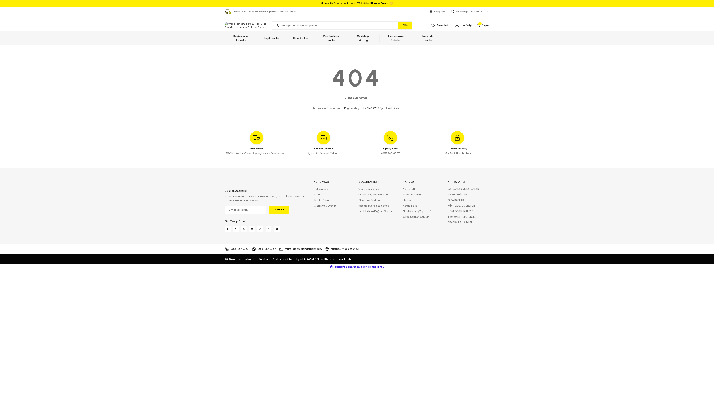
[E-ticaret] (356, 267)
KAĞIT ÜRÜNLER (457, 194)
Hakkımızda (321, 189)
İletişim (318, 194)
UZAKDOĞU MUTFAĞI (461, 211)
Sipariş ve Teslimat (369, 200)
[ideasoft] (337, 267)
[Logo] (245, 25)
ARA (405, 25)
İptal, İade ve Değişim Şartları (375, 211)
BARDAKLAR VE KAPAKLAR (463, 189)
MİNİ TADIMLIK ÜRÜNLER (462, 205)
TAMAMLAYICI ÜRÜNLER (462, 216)
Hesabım (408, 200)
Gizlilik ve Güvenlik (325, 205)
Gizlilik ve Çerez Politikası (373, 194)
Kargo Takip (410, 205)
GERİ (343, 108)
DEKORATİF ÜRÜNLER (460, 222)
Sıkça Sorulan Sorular (416, 216)
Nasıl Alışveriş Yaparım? (417, 211)
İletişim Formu (322, 200)
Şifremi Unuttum (413, 194)
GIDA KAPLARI (456, 200)
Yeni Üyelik (409, 189)
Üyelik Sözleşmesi (368, 189)
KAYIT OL (279, 209)
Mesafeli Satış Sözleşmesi (373, 205)
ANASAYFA (373, 108)
